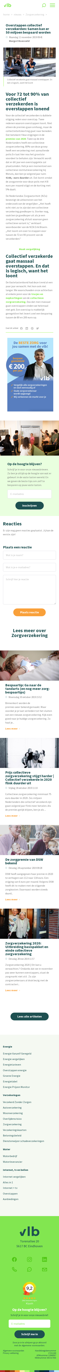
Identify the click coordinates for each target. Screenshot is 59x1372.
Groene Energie (11, 1075)
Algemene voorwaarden (13, 1350)
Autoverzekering (12, 1107)
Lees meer (11, 728)
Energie (7, 1046)
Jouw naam (10, 552)
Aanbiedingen (10, 1199)
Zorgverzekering (35, 14)
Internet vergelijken (14, 1176)
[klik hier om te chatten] (29, 1269)
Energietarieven (12, 1064)
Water (6, 1149)
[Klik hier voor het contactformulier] (44, 1269)
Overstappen (10, 1193)
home (6, 14)
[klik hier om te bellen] (14, 1269)
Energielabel (10, 1081)
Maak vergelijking (29, 249)
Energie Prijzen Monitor (16, 1087)
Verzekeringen (11, 1095)
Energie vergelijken (14, 1059)
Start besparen (30, 402)
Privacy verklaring (11, 1353)
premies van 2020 (16, 138)
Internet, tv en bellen (15, 1169)
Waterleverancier (12, 1161)
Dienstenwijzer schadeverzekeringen (23, 1141)
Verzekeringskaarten (14, 1130)
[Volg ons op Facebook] (14, 1259)
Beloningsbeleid (12, 1135)
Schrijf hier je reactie (13, 577)
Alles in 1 (8, 1182)
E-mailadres (14, 491)
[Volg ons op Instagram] (29, 1259)
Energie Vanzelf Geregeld (17, 1053)
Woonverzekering (13, 1113)
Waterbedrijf (10, 1156)
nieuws (17, 14)
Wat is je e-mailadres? (13, 565)
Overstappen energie (15, 1070)
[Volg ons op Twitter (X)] (44, 1259)
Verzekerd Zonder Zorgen (17, 1102)
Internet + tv (10, 1187)
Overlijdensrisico (12, 1118)
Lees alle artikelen (29, 1016)
